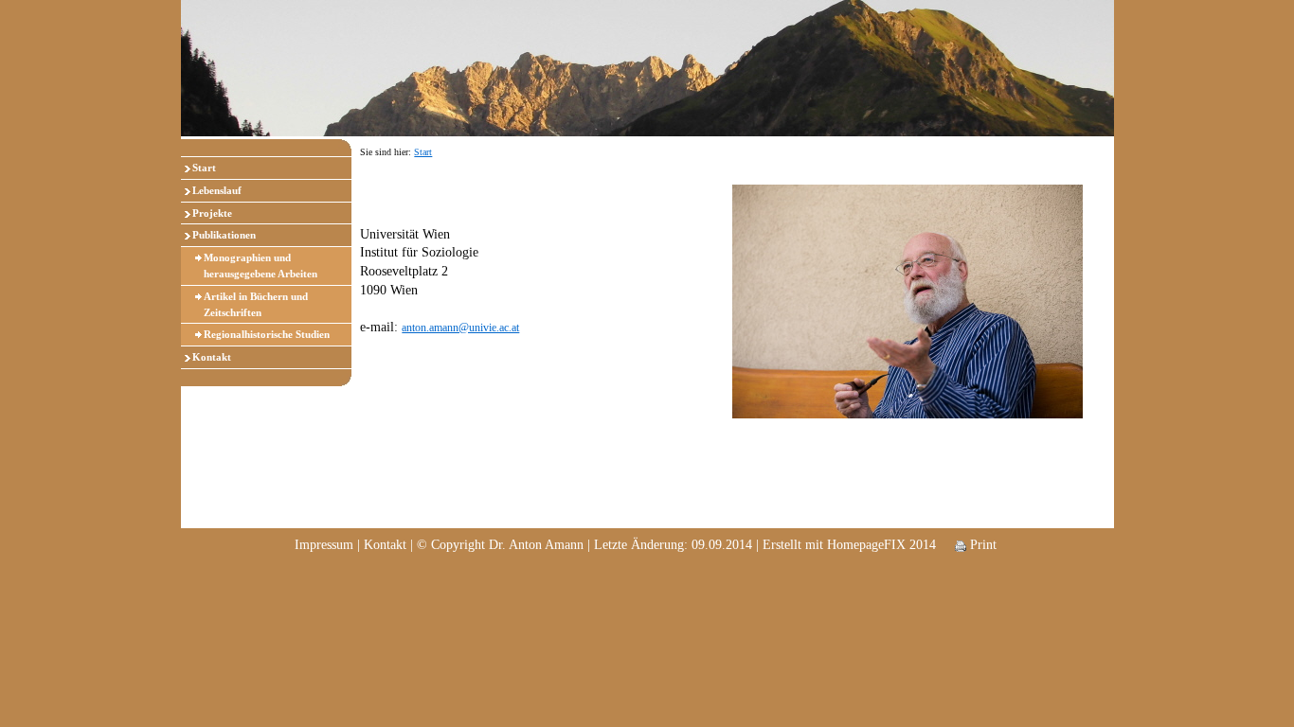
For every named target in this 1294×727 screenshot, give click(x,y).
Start (204, 167)
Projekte (212, 213)
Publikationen (224, 234)
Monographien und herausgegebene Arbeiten (260, 265)
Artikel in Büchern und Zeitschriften (256, 304)
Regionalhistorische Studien (267, 334)
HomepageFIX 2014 (881, 545)
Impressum (324, 545)
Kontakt (211, 357)
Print (981, 545)
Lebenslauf (217, 190)
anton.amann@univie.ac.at (460, 327)
